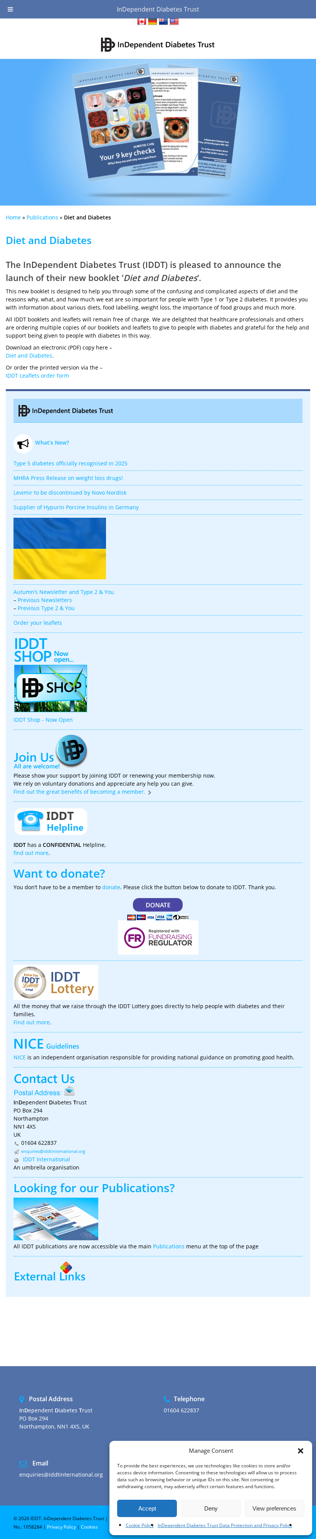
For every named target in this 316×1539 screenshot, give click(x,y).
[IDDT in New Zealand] (163, 22)
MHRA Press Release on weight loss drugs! (68, 478)
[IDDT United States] (174, 22)
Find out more (31, 1022)
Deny (211, 1508)
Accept (147, 1508)
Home (13, 217)
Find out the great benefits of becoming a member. (80, 791)
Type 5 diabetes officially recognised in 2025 (70, 463)
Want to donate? (59, 873)
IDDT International (45, 1159)
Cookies (89, 1527)
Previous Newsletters (45, 600)
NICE (19, 1057)
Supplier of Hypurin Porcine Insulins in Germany (76, 507)
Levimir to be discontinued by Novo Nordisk (69, 492)
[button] (300, 1451)
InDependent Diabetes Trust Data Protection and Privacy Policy (225, 1525)
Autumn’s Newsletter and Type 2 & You (63, 592)
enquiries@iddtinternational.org (53, 1151)
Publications (42, 217)
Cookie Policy (140, 1525)
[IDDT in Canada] (141, 22)
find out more (31, 852)
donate (111, 887)
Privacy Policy (61, 1527)
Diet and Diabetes (29, 355)
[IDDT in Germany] (152, 22)
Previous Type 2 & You (46, 608)
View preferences (274, 1508)
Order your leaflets (37, 622)
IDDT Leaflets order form (37, 375)
